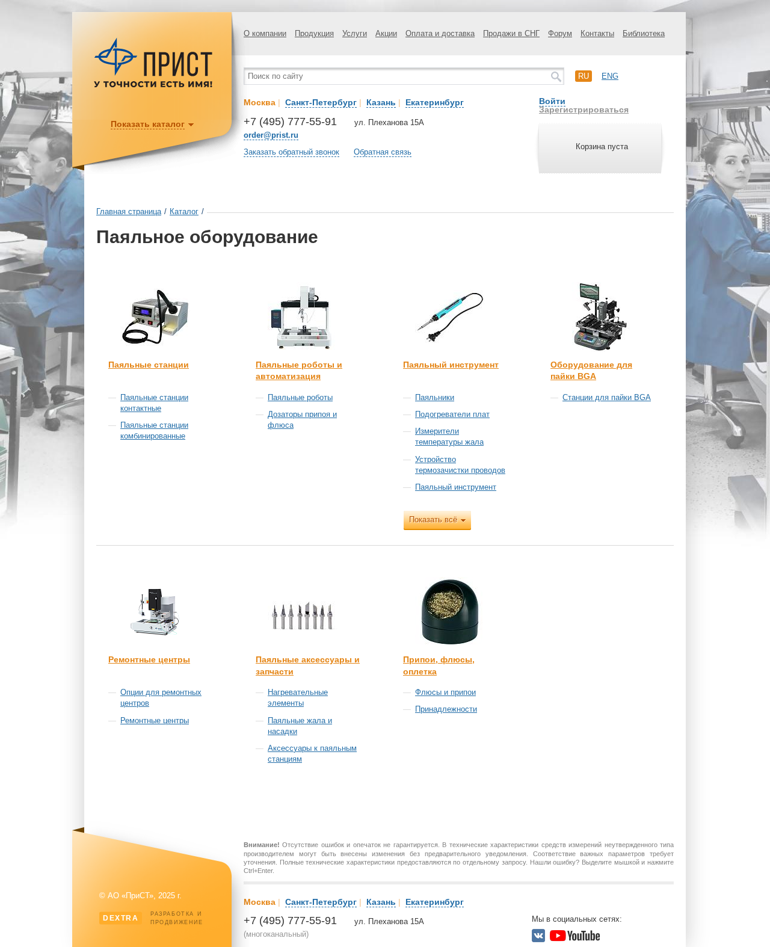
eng (610, 76)
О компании (265, 33)
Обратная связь (382, 151)
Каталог (184, 211)
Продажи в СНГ (511, 33)
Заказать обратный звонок (291, 151)
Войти (552, 101)
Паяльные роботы (300, 397)
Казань (381, 102)
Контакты (597, 33)
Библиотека (644, 33)
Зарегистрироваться (584, 109)
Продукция (314, 33)
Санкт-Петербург (321, 102)
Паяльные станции (148, 364)
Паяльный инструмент (451, 364)
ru (583, 76)
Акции (386, 33)
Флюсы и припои (445, 692)
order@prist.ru (271, 135)
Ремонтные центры (149, 659)
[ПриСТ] (153, 85)
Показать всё (433, 519)
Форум (560, 33)
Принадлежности (446, 709)
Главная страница (128, 211)
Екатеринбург (434, 102)
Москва (260, 102)
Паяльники (434, 397)
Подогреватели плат (452, 414)
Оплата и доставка (440, 33)
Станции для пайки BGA (606, 397)
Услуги (354, 33)
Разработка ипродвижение (153, 918)
